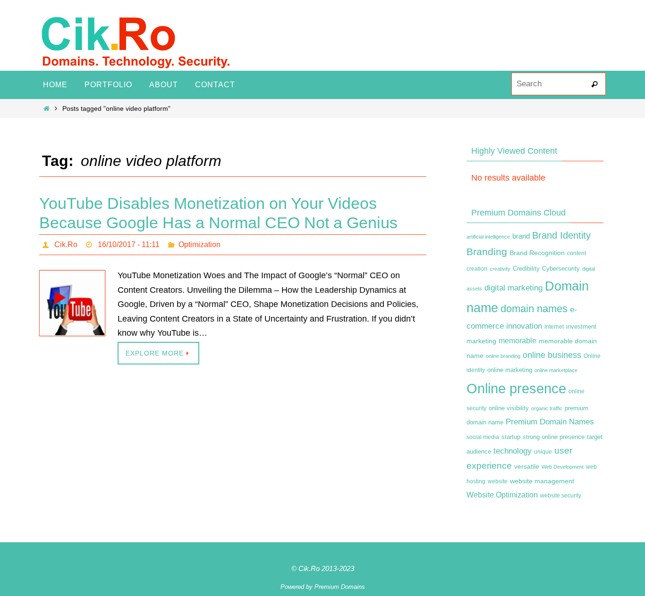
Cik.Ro (65, 244)
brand (521, 236)
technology (512, 450)
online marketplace (556, 370)
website (498, 481)
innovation (524, 326)
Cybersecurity (561, 268)
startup (510, 436)
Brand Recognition (537, 253)
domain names (534, 309)
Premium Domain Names (550, 421)
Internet (554, 326)
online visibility (509, 408)
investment (581, 326)
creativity (500, 269)
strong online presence (554, 437)
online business (552, 355)
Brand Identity (561, 235)
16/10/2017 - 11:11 (129, 244)
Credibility (526, 268)
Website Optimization (502, 495)
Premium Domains (339, 586)
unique (543, 451)
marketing (481, 341)
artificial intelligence (488, 237)
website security (560, 495)
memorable (517, 340)
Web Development (563, 467)
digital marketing (513, 287)
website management (542, 481)
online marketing (509, 369)
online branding (503, 356)
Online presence (516, 388)
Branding (487, 251)
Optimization (199, 244)
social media (483, 437)
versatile (526, 466)
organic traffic (546, 408)
